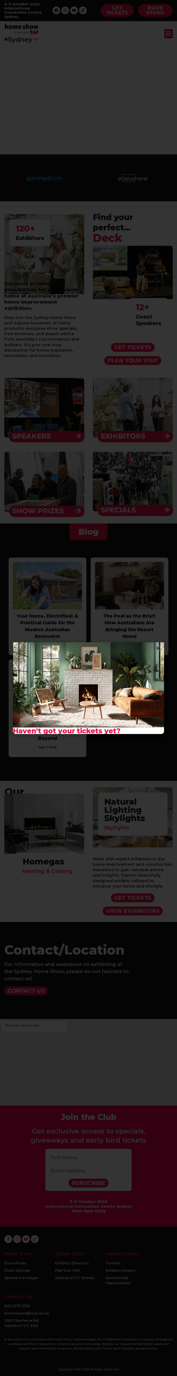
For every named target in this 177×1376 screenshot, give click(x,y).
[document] (88, 688)
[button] (158, 648)
